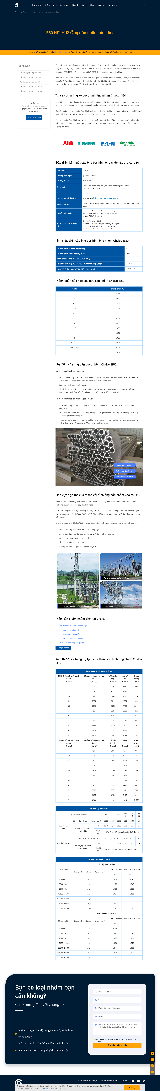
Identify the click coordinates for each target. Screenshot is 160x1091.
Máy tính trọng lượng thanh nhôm (31, 77)
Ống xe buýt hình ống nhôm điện (73, 625)
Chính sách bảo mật (87, 1081)
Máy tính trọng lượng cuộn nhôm (30, 86)
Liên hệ (101, 5)
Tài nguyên (113, 5)
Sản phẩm (64, 5)
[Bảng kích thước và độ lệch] (105, 198)
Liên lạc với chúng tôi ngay (34, 118)
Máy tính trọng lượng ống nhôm (30, 82)
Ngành (75, 5)
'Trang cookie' (49, 1089)
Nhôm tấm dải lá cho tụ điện (71, 638)
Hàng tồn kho (61, 52)
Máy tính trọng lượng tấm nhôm (30, 72)
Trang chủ (36, 5)
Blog (92, 5)
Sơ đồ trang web (109, 1081)
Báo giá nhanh (63, 647)
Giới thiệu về (51, 5)
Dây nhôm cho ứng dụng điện (71, 642)
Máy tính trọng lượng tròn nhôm (30, 91)
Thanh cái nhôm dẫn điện (69, 634)
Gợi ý (84, 5)
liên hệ (124, 1081)
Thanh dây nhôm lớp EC (69, 630)
